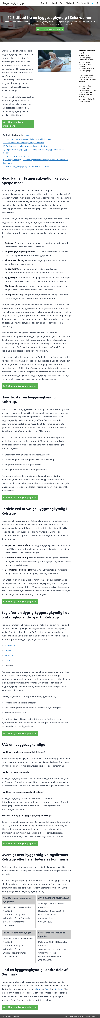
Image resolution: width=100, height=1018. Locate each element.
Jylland (54, 3)
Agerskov (9, 655)
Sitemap (87, 1016)
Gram (7, 660)
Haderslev (10, 645)
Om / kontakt (83, 3)
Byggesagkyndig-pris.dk (16, 3)
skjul (27, 135)
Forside (44, 3)
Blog (81, 1016)
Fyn (61, 3)
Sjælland (70, 3)
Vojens (8, 650)
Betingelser (95, 1016)
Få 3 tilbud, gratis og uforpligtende (50, 29)
